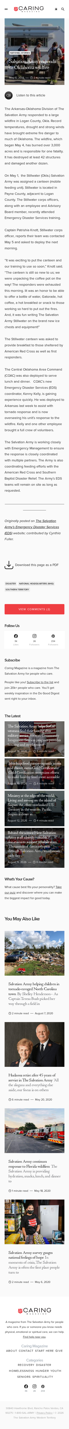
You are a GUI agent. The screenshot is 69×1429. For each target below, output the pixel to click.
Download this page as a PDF (37, 564)
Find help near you (34, 1337)
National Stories (20, 52)
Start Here (44, 1351)
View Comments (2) (35, 609)
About (11, 1351)
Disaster (11, 583)
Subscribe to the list (40, 682)
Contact (26, 1351)
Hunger (42, 1371)
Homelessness (21, 1371)
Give (59, 1351)
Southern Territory (17, 589)
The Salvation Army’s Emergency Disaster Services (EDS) (32, 526)
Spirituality (42, 1377)
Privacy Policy (45, 1413)
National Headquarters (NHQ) (36, 583)
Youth (56, 1371)
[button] (6, 9)
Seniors (24, 1377)
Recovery (26, 1365)
